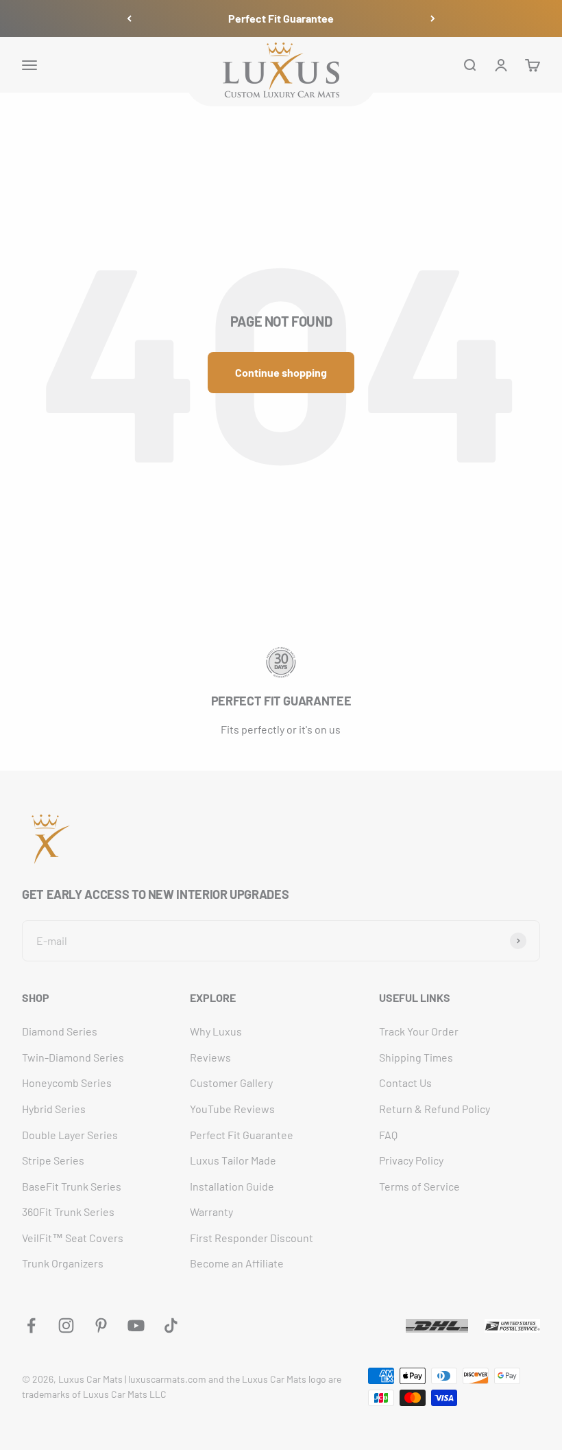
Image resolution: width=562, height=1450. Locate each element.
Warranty (211, 1211)
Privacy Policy (411, 1160)
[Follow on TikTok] (171, 1325)
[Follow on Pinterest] (101, 1325)
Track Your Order (419, 1031)
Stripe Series (53, 1160)
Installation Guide (232, 1186)
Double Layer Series (70, 1134)
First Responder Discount (251, 1237)
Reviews (210, 1057)
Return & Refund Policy (434, 1108)
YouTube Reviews (232, 1108)
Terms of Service (419, 1186)
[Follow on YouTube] (136, 1325)
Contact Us (405, 1082)
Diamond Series (59, 1031)
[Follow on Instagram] (66, 1325)
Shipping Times (416, 1057)
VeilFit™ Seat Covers (72, 1237)
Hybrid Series (54, 1108)
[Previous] (129, 18)
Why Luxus (216, 1031)
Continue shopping (281, 372)
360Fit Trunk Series (68, 1211)
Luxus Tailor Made (233, 1160)
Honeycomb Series (67, 1082)
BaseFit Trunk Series (71, 1186)
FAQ (388, 1134)
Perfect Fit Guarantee (281, 18)
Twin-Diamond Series (73, 1057)
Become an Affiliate (237, 1263)
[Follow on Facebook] (31, 1325)
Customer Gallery (231, 1082)
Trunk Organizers (62, 1263)
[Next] (432, 18)
